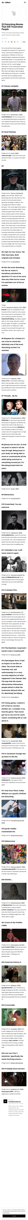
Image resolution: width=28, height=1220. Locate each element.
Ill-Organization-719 (17, 612)
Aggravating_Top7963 (17, 945)
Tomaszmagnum (16, 418)
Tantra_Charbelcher (17, 193)
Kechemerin (14, 114)
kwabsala (14, 378)
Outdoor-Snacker (16, 778)
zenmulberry (15, 697)
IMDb (20, 114)
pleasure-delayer (16, 867)
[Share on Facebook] (3, 42)
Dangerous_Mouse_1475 (14, 307)
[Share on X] (8, 42)
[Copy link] (17, 42)
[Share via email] (14, 42)
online (19, 64)
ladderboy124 (15, 1089)
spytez (13, 489)
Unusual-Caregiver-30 (17, 575)
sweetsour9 (14, 533)
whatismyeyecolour (17, 835)
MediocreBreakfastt (17, 1063)
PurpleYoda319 (15, 498)
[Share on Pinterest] (6, 42)
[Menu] (25, 2)
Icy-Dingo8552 (15, 262)
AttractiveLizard (16, 903)
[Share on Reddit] (11, 42)
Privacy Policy (6, 1213)
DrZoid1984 (14, 741)
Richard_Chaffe (15, 655)
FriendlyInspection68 (17, 820)
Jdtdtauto (14, 985)
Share (24, 42)
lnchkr (12, 153)
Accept (14, 1216)
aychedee (14, 1029)
